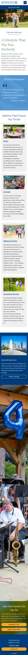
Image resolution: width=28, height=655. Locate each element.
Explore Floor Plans (14, 629)
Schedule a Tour (14, 624)
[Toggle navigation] (25, 2)
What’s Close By (14, 377)
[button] (1, 95)
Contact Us (14, 649)
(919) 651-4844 (14, 7)
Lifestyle (14, 653)
